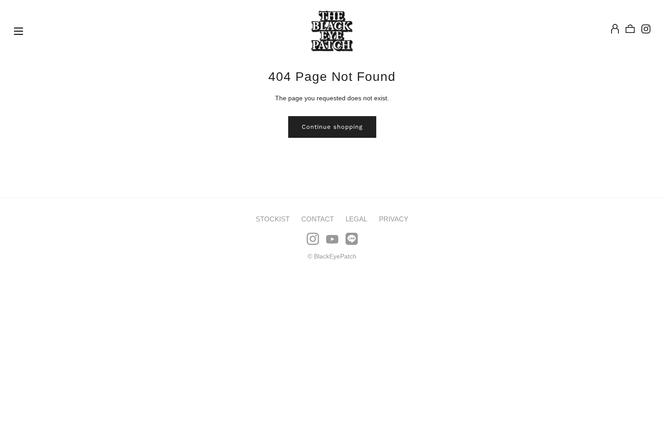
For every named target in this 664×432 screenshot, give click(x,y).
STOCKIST (273, 219)
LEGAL (356, 219)
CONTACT (317, 219)
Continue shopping (332, 126)
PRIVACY (393, 219)
